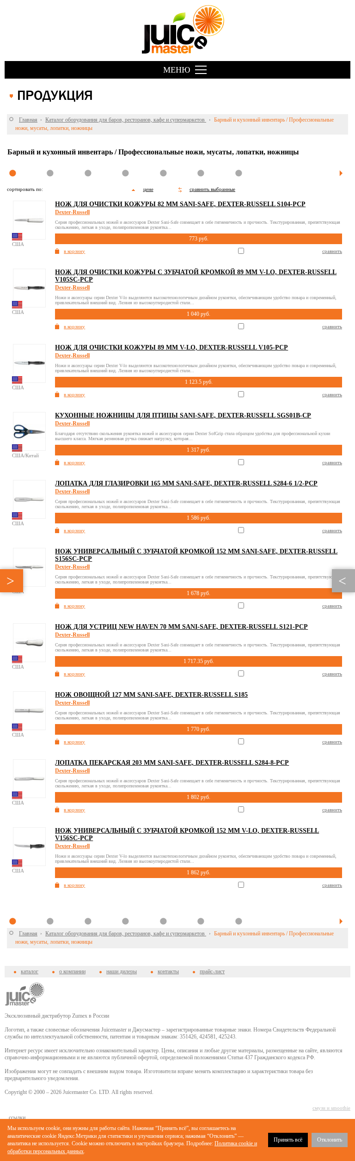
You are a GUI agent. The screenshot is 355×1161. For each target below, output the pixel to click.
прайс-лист (212, 971)
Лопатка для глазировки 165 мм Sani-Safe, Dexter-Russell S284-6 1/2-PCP (186, 483)
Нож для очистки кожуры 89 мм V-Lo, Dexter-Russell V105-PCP (171, 347)
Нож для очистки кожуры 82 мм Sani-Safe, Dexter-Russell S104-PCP (180, 204)
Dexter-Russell (72, 212)
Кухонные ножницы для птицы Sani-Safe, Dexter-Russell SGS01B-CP (183, 415)
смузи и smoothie (331, 1108)
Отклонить (329, 1139)
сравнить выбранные (212, 189)
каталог (29, 971)
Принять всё (288, 1139)
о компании (72, 971)
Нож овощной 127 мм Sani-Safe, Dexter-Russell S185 (151, 694)
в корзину (74, 251)
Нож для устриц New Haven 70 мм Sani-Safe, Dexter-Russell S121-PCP (181, 626)
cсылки (17, 1117)
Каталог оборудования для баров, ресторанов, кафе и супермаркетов (125, 120)
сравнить (332, 251)
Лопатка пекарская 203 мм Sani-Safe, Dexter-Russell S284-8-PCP (172, 762)
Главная (28, 120)
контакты (168, 971)
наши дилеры (121, 971)
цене (148, 189)
